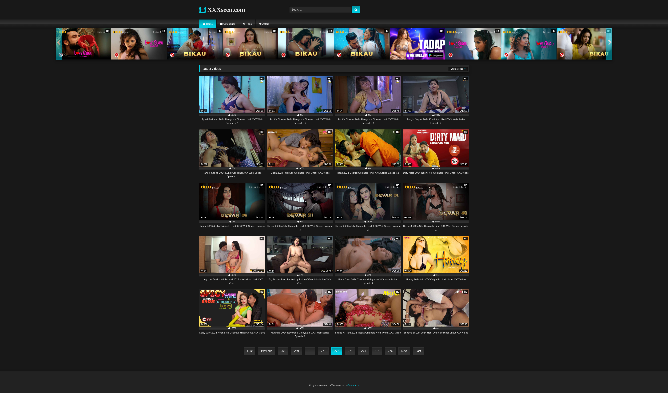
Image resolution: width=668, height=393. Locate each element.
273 (350, 351)
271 (323, 351)
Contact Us (353, 385)
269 (296, 351)
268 (283, 351)
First (249, 351)
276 (390, 351)
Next (404, 351)
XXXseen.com (225, 9)
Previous (266, 351)
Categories (229, 23)
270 (310, 351)
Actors (265, 23)
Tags (249, 23)
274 (363, 351)
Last (418, 351)
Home (209, 23)
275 (377, 351)
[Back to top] (657, 382)
